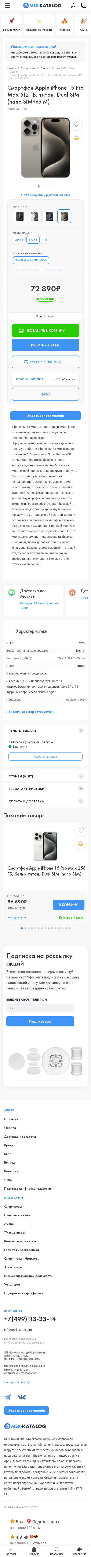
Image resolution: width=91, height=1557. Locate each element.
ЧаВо (8, 1180)
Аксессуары (13, 1267)
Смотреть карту (17, 1382)
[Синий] (50, 216)
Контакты (11, 1171)
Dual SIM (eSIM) (53, 269)
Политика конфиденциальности (27, 1188)
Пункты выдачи (22, 730)
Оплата (10, 1128)
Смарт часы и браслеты (22, 1258)
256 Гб (19, 239)
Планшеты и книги (17, 1215)
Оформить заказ (45, 756)
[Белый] (35, 216)
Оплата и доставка (26, 801)
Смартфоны (13, 1206)
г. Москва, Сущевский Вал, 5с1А (30, 742)
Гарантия (11, 1119)
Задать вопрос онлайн (45, 415)
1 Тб (44, 239)
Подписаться (40, 1021)
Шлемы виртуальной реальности (28, 1276)
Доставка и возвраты (20, 1136)
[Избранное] (76, 125)
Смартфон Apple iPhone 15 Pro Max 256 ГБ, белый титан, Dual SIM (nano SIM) (46, 871)
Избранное (56, 1554)
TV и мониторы (15, 1232)
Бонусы (9, 1162)
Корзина (34, 1554)
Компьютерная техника (21, 1241)
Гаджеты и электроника (21, 1250)
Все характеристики (26, 789)
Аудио (9, 1224)
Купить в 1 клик (71, 917)
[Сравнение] (76, 137)
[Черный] (20, 216)
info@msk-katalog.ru (18, 1329)
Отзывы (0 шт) (20, 776)
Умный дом (12, 1284)
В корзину (68, 904)
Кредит (9, 1145)
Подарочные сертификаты (24, 1293)
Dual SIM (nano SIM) (27, 269)
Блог (7, 1154)
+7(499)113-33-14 (30, 1319)
